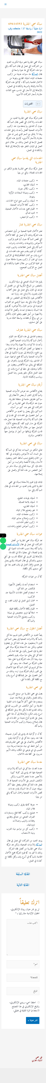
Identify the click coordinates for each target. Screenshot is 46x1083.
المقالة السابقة (23, 874)
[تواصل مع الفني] (3, 540)
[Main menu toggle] (5, 4)
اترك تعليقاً (38, 29)
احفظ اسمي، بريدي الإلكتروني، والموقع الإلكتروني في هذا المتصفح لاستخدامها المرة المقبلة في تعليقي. (24, 1006)
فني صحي (38, 1057)
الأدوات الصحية (12, 544)
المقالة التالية (23, 885)
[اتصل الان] (3, 547)
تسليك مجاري (37, 1060)
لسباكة (39, 845)
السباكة (35, 74)
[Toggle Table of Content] (37, 104)
